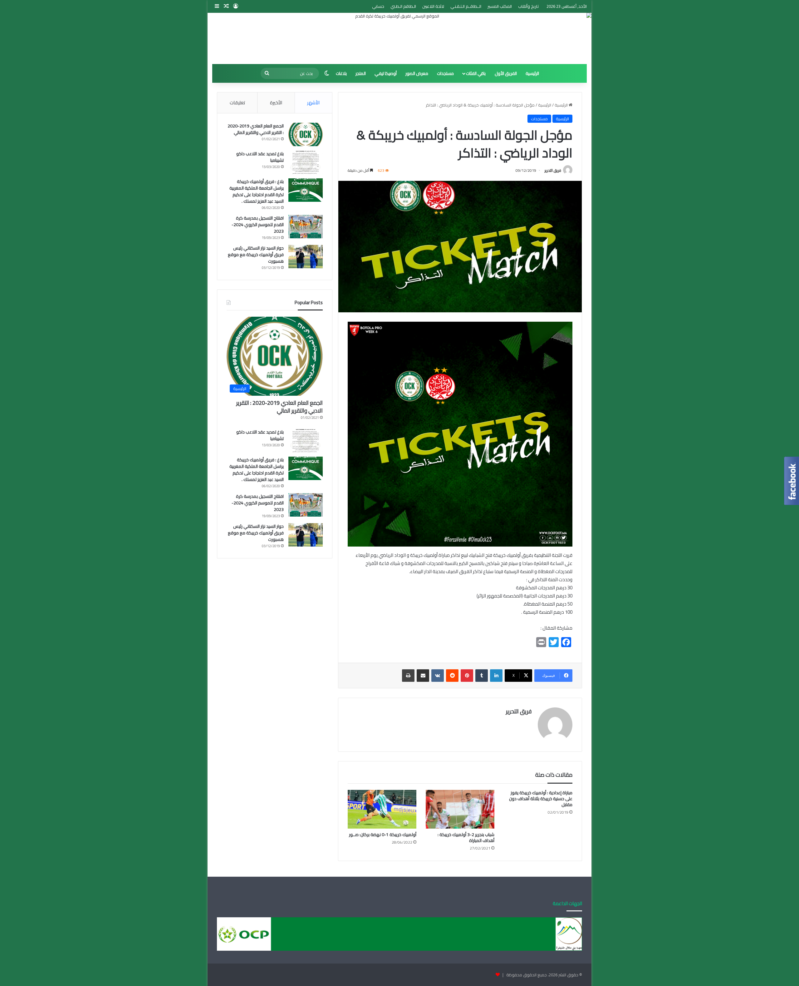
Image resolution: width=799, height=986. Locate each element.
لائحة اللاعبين (433, 6)
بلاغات (341, 73)
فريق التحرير (553, 170)
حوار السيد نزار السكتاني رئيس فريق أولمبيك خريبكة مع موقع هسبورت (256, 254)
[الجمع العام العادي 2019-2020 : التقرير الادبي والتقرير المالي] (305, 134)
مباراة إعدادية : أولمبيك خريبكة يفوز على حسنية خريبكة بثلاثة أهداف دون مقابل (540, 799)
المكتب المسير (500, 6)
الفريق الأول (506, 73)
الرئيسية (532, 73)
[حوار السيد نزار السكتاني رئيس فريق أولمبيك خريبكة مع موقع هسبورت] (305, 256)
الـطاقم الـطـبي (403, 6)
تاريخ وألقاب (528, 6)
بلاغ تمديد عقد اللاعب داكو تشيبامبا (260, 157)
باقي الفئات (476, 73)
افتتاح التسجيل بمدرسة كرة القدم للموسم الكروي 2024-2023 (258, 224)
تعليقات (237, 102)
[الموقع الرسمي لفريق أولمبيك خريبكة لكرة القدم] (399, 38)
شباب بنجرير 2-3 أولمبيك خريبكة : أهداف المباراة (466, 837)
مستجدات (445, 73)
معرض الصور (416, 73)
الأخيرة (276, 102)
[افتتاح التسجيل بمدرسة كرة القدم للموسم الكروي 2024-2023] (305, 226)
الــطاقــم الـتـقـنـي (465, 6)
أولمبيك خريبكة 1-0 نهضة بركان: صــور (382, 834)
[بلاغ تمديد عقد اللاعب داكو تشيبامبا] (305, 162)
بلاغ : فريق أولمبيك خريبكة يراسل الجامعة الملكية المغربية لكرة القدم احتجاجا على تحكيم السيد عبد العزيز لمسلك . (256, 191)
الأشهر (313, 102)
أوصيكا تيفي (386, 73)
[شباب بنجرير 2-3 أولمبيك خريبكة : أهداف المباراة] (460, 809)
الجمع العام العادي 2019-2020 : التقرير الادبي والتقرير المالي (256, 129)
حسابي (378, 6)
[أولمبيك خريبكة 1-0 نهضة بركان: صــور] (382, 809)
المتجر (360, 73)
